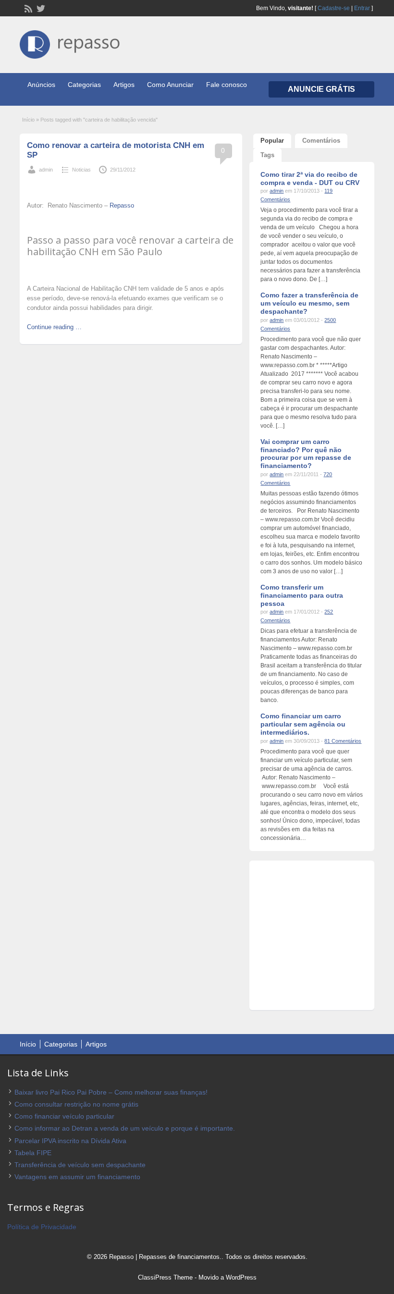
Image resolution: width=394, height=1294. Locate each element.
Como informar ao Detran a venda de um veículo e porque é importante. (124, 1128)
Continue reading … (54, 327)
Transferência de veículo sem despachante (80, 1165)
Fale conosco (226, 84)
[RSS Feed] (27, 8)
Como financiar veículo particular (64, 1116)
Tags (267, 155)
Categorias (84, 84)
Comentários (321, 140)
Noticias (81, 170)
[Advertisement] (139, 184)
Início (28, 120)
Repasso (121, 205)
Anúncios (41, 84)
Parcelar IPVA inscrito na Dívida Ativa (70, 1141)
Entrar (362, 8)
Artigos (124, 84)
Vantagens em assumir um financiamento (77, 1177)
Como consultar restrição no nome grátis (76, 1104)
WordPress (241, 1277)
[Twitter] (40, 8)
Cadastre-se (334, 8)
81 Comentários (342, 741)
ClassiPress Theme (165, 1277)
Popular (272, 140)
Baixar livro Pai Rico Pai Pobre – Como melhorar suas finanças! (111, 1092)
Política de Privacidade (41, 1227)
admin (46, 170)
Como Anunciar (170, 84)
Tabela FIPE (32, 1153)
